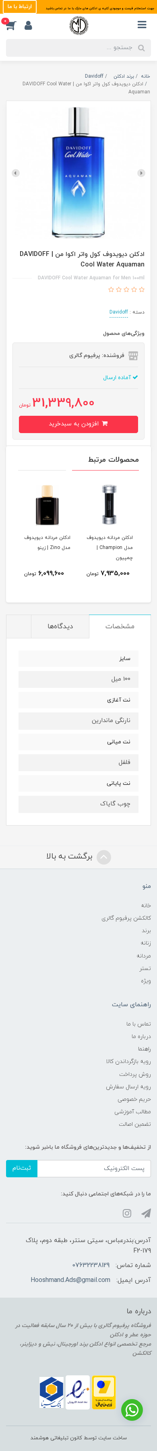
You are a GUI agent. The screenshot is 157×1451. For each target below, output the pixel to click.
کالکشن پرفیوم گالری (126, 918)
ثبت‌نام (21, 1168)
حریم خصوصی (134, 1099)
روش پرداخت (135, 1074)
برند (146, 931)
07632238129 (90, 1265)
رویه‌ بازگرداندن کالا (128, 1061)
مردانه (143, 956)
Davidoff (118, 312)
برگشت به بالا (70, 856)
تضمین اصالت (135, 1124)
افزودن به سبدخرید (75, 424)
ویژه (146, 981)
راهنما (144, 1049)
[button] (15, 25)
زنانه (145, 943)
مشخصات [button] (119, 627)
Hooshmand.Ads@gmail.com (70, 1280)
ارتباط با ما (20, 6)
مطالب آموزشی (132, 1112)
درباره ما (141, 1036)
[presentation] (141, 173)
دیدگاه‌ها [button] (60, 627)
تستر (145, 968)
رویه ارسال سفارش (128, 1087)
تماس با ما (138, 1024)
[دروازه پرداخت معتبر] (104, 1392)
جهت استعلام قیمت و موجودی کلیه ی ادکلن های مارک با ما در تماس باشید (99, 8)
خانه (146, 906)
